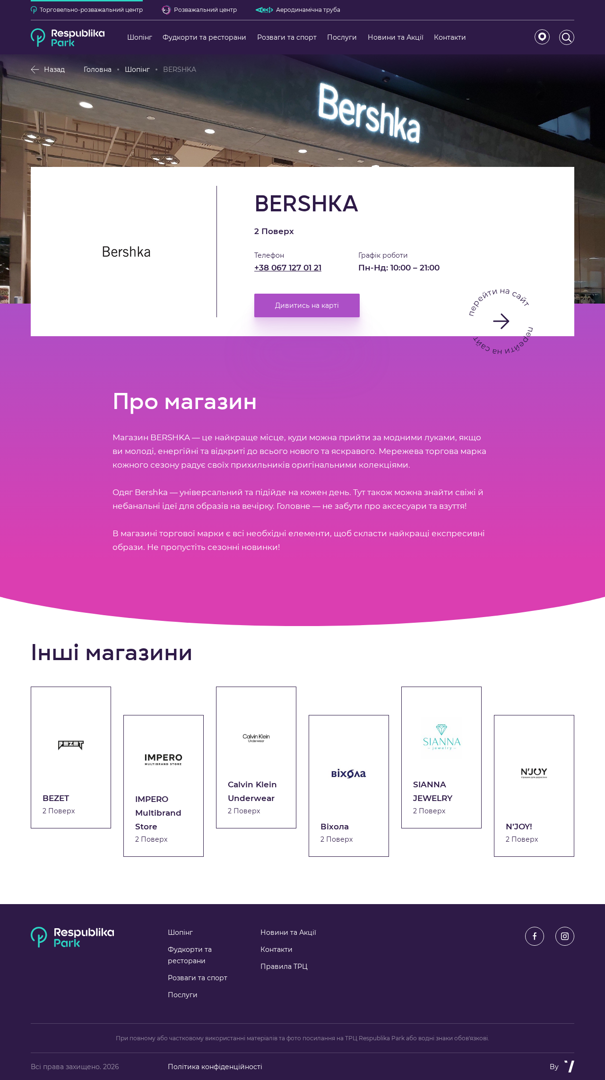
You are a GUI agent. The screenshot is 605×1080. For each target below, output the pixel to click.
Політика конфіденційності (215, 1067)
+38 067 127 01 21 (287, 267)
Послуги (183, 995)
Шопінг (137, 69)
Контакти (276, 949)
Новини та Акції (288, 932)
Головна (98, 69)
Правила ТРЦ (284, 966)
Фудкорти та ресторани (190, 955)
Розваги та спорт (197, 978)
